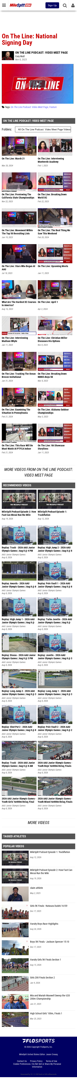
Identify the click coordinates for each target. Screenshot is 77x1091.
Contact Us (22, 1061)
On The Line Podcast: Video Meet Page (41, 52)
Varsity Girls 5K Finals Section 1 (45, 959)
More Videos (38, 822)
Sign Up (52, 5)
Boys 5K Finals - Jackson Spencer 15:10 (49, 941)
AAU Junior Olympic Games (13, 554)
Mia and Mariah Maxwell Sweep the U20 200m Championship (50, 997)
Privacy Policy (36, 1061)
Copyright (35, 1047)
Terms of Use (51, 1061)
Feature (53, 107)
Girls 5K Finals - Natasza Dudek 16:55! (48, 905)
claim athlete (36, 887)
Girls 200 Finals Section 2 (42, 977)
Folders (6, 129)
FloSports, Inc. (46, 1047)
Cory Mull (20, 56)
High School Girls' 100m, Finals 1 (46, 1013)
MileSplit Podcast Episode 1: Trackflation (50, 852)
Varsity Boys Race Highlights (44, 923)
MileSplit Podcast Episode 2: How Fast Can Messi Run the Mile (51, 872)
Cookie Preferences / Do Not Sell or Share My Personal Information (37, 1065)
